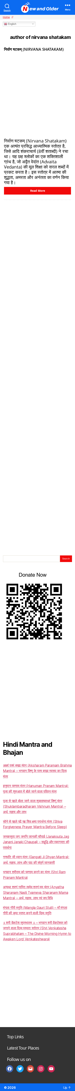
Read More (37, 191)
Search (66, 558)
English (11, 23)
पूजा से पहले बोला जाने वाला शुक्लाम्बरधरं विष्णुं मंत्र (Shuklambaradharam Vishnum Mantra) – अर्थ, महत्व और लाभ (34, 806)
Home (6, 17)
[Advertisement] (37, 94)
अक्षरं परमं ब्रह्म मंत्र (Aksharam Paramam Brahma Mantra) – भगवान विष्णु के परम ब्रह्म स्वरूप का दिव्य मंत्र (37, 770)
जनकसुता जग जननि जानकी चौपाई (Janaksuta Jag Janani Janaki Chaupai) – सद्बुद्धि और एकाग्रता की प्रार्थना (36, 842)
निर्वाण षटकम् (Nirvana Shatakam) (34, 49)
